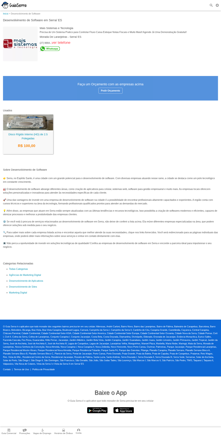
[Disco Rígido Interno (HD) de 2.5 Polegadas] (28, 129)
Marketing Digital (18, 292)
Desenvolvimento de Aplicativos (26, 281)
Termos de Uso (21, 369)
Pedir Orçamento (110, 90)
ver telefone (61, 42)
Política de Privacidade (43, 369)
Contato (7, 369)
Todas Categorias (18, 269)
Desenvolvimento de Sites (23, 286)
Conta (78, 433)
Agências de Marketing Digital (25, 275)
